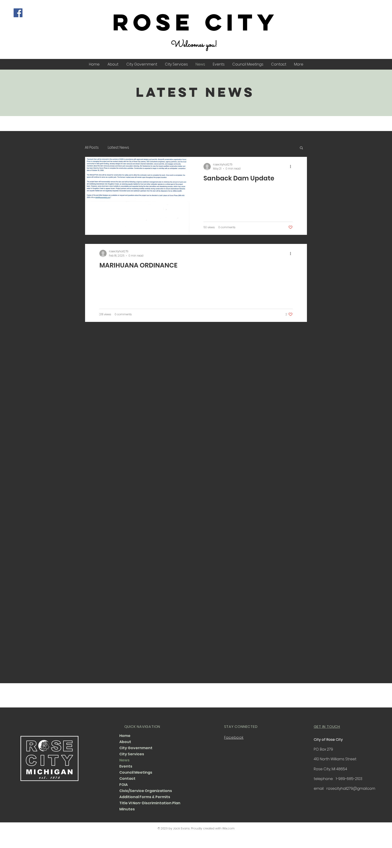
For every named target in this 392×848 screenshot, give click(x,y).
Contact (127, 778)
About (125, 741)
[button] (301, 148)
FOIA (123, 784)
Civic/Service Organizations (145, 790)
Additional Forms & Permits (144, 796)
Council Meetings (135, 772)
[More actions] (292, 166)
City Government (135, 748)
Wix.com (228, 828)
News (124, 760)
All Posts (92, 147)
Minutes (127, 809)
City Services (131, 754)
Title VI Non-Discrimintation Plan (147, 803)
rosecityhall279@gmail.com (350, 788)
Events (125, 766)
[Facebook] (18, 12)
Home (124, 735)
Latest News (118, 147)
